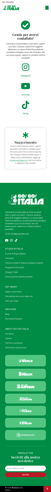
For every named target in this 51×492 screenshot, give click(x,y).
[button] (47, 8)
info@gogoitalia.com (19, 160)
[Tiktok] (16, 240)
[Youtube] (6, 240)
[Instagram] (11, 240)
